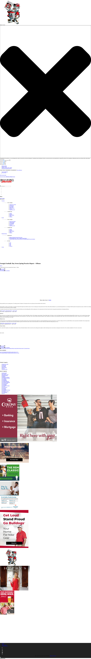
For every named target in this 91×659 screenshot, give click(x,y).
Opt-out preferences (5, 171)
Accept (1, 170)
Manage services (4, 166)
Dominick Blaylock (12, 348)
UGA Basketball (4, 380)
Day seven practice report (5, 348)
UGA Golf (3, 386)
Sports (3, 217)
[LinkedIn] (45, 337)
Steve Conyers (2, 269)
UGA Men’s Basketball (5, 381)
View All (10, 208)
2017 (10, 243)
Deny (4, 170)
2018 (10, 242)
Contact (3, 643)
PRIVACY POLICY (53, 655)
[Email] (45, 343)
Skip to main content (3, 175)
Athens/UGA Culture (12, 204)
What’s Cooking (4, 367)
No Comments (7, 270)
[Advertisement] (45, 255)
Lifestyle (3, 200)
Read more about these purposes (7, 168)
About (3, 644)
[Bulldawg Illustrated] (7, 183)
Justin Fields (17, 348)
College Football (11, 222)
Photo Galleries (11, 215)
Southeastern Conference (5, 377)
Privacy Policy (4, 172)
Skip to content (2, 198)
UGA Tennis (4, 390)
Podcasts (10, 214)
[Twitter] (45, 334)
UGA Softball (4, 389)
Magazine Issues (4, 233)
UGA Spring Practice (26, 348)
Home (1, 265)
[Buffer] (45, 339)
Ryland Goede (21, 348)
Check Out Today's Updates (7, 176)
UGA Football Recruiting (6, 385)
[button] (45, 91)
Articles (10, 213)
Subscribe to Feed (12, 209)
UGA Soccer (4, 388)
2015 (10, 245)
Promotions (3, 376)
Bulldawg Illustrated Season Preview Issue (15, 237)
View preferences (8, 170)
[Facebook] (45, 336)
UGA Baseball (11, 223)
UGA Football (2, 270)
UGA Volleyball (4, 392)
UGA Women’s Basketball (6, 382)
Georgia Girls (11, 205)
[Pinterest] (45, 340)
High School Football (5, 374)
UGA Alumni (11, 206)
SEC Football (4, 373)
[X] (45, 344)
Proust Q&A (11, 207)
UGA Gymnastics (4, 387)
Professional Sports (5, 375)
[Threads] (45, 342)
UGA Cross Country (5, 383)
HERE (50, 300)
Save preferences (13, 170)
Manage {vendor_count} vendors (7, 167)
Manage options (4, 165)
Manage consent (2, 658)
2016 (10, 244)
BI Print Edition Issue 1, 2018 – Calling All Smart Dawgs (18, 238)
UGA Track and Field (5, 391)
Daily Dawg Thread (12, 221)
